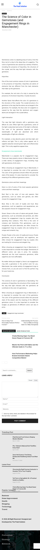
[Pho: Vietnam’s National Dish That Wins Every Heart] (6, 448)
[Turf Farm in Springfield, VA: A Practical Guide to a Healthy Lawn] (6, 480)
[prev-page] (3, 362)
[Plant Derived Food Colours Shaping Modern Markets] (4, 437)
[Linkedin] (18, 527)
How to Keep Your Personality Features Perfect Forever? (10, 322)
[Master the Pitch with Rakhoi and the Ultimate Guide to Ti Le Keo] (6, 347)
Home (3, 10)
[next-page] (6, 362)
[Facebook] (9, 527)
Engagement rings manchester (16, 313)
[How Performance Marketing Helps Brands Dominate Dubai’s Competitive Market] (6, 356)
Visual (30, 380)
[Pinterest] (22, 527)
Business (9, 10)
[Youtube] (30, 527)
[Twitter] (26, 527)
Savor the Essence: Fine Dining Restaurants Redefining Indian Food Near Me (25, 456)
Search (29, 370)
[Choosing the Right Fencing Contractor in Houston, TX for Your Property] (6, 471)
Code (35, 380)
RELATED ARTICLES (9, 331)
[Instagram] (13, 527)
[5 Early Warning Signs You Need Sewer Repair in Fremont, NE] (6, 338)
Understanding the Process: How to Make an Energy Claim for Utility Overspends (29, 322)
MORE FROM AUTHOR (23, 331)
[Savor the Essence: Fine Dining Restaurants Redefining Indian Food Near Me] (5, 456)
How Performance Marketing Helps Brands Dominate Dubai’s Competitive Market (24, 356)
